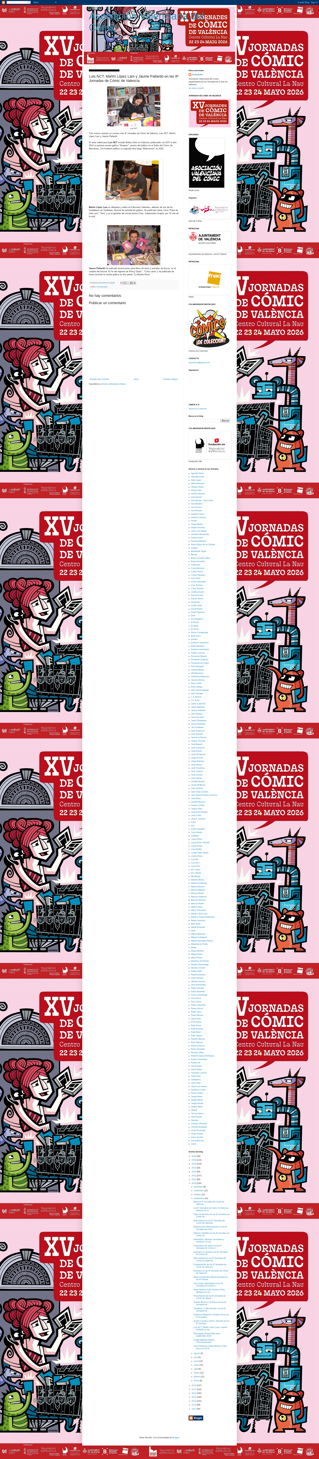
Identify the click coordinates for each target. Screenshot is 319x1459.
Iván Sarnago (197, 693)
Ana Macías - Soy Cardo (202, 500)
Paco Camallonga (199, 995)
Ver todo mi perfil (196, 88)
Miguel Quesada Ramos (202, 941)
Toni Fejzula (196, 1117)
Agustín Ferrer (197, 473)
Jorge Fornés (197, 758)
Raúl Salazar (197, 1042)
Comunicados (102, 287)
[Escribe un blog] (125, 283)
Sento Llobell (197, 1093)
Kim (193, 826)
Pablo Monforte (198, 991)
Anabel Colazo (198, 514)
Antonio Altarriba (198, 541)
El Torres (195, 629)
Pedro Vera (196, 1012)
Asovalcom (197, 74)
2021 (194, 1175)
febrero (197, 1376)
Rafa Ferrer (196, 1025)
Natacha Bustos (198, 974)
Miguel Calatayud (199, 937)
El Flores (195, 622)
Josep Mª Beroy (198, 785)
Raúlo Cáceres (198, 1046)
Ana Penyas (196, 510)
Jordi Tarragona (198, 754)
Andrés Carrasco (198, 517)
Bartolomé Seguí (198, 551)
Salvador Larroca (199, 1073)
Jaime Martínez (198, 707)
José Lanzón (197, 775)
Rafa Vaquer (196, 1035)
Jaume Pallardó (198, 710)
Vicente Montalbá (199, 1127)
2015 (194, 1397)
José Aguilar (196, 765)
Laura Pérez (196, 839)
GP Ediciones (197, 673)
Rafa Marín (196, 1032)
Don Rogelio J (197, 619)
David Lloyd (196, 605)
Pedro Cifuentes (198, 1005)
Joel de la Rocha (198, 737)
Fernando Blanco (199, 656)
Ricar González (198, 1049)
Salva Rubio (196, 1069)
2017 (194, 1389)
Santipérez (196, 1079)
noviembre (199, 1190)
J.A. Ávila (195, 700)
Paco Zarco (196, 1002)
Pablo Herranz (197, 988)
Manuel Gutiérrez (199, 897)
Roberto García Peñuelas (202, 1056)
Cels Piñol (195, 578)
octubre (197, 1194)
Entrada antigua (170, 379)
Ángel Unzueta (198, 527)
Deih (193, 615)
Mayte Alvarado (198, 927)
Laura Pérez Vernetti (200, 842)
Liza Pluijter (196, 849)
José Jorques (197, 771)
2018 (194, 1385)
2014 (194, 1401)
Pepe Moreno (197, 1015)
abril (196, 1369)
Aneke (194, 521)
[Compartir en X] (128, 283)
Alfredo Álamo (197, 487)
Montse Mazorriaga (200, 964)
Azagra (194, 548)
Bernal (194, 554)
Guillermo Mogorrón (200, 676)
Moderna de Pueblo (200, 961)
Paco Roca (196, 998)
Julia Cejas (196, 815)
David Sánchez (198, 612)
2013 (194, 1405)
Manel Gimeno (197, 886)
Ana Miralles (196, 504)
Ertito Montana (197, 646)
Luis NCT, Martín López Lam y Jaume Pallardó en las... (210, 1328)
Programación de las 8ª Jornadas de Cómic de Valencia (210, 1265)
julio (196, 1357)
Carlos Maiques (198, 575)
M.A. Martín (196, 873)
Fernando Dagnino (199, 659)
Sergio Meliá (197, 1107)
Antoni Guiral (197, 537)
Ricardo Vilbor (197, 1052)
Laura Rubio (196, 846)
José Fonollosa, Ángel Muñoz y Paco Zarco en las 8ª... (210, 1347)
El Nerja (194, 626)
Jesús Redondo (198, 724)
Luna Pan (195, 866)
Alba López (196, 480)
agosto (197, 1353)
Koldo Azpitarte (198, 829)
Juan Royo (196, 798)
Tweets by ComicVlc (198, 409)
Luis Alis (195, 859)
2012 (194, 1409)
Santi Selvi (196, 1076)
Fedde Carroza (198, 653)
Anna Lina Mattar (199, 531)
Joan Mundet (197, 734)
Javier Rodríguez (199, 720)
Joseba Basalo (198, 781)
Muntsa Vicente (198, 968)
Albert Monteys (198, 483)
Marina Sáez (197, 907)
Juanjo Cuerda (198, 805)
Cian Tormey (197, 585)
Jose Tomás (196, 778)
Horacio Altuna (197, 680)
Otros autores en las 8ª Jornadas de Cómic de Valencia (210, 1259)
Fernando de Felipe (200, 663)
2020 (194, 1179)
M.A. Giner (196, 870)
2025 (194, 1160)
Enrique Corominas (200, 642)
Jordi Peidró (196, 751)
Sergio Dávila (197, 1103)
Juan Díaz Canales (199, 792)
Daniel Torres (197, 598)
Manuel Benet (197, 893)
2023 (194, 1168)
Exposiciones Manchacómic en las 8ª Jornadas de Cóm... (210, 1228)
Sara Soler (196, 1083)
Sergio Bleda (197, 1100)
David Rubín (196, 609)
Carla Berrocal (197, 568)
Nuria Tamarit (197, 978)
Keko (193, 822)
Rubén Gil (195, 1063)
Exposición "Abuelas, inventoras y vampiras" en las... (209, 1240)
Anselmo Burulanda (200, 534)
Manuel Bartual (198, 890)
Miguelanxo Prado (199, 944)
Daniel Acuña (197, 595)
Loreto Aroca (197, 856)
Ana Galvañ (196, 497)
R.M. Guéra (196, 1022)
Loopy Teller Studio (200, 853)
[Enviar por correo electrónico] (122, 283)
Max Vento (196, 924)
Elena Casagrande (199, 632)
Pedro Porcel (197, 1008)
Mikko (193, 947)
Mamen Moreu (197, 880)
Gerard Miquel (197, 670)
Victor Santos (197, 1134)
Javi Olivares (197, 714)
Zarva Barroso (197, 1140)
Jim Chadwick (197, 727)
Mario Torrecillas (198, 910)
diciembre (198, 1187)
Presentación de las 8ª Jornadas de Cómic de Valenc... (210, 1297)
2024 (194, 1164)
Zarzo (193, 1144)
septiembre (199, 1198)
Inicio (136, 379)
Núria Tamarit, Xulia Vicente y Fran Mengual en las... (209, 1290)
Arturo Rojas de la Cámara (203, 544)
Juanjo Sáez (196, 809)
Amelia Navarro (198, 493)
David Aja (195, 602)
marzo (197, 1373)
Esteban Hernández (200, 649)
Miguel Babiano (198, 934)
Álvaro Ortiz (196, 490)
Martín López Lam (199, 914)
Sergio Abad (196, 1096)
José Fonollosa (198, 768)
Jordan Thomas (198, 741)
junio (196, 1361)
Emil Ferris (196, 636)
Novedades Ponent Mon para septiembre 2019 (207, 1334)
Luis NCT (195, 863)
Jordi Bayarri (197, 744)
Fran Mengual (197, 666)
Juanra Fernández (199, 812)
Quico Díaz (196, 1019)
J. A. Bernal (196, 697)
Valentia (194, 1120)
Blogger (175, 1437)
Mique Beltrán (197, 951)
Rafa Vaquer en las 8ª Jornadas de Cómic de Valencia (209, 1221)
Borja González (198, 561)
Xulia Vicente (197, 1137)
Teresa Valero (197, 1113)
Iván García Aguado (200, 690)
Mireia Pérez (197, 958)
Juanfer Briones (198, 802)
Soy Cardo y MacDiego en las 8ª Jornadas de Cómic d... (208, 1284)
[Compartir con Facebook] (131, 283)
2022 (194, 1171)
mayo (196, 1365)
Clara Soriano (197, 588)
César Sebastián (198, 582)
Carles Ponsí (197, 571)
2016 (194, 1393)
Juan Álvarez (197, 788)
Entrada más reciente (99, 379)
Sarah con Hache (199, 1086)
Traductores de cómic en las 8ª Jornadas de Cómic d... (207, 1247)
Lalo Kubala (196, 832)
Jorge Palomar (197, 761)
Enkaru (194, 639)
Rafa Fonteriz (197, 1029)
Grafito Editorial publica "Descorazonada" (204, 1341)
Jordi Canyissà (198, 748)
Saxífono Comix (198, 1090)
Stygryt (194, 1110)
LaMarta (195, 836)
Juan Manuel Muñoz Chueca (204, 795)
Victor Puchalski (198, 1130)
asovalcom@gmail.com (199, 362)
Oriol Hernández (198, 985)
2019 (194, 1183)
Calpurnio (195, 565)
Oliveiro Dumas (198, 981)
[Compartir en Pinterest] (134, 283)
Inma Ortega (196, 687)
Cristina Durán (197, 592)
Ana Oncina (196, 507)
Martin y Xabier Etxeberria (202, 917)
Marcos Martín (197, 903)
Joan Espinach (198, 731)
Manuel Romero (198, 900)
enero (197, 1380)
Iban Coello (196, 683)
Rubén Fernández (199, 1059)
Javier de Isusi (197, 717)
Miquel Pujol (196, 954)
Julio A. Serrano (198, 819)
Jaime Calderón (198, 704)
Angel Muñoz (197, 524)
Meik (193, 930)
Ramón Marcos (198, 1039)
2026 (194, 1156)
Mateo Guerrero (198, 920)
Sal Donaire (196, 1066)
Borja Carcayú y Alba (200, 558)
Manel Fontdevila (199, 883)
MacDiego (195, 876)
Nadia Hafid (196, 971)
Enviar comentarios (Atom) (114, 384)
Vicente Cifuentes (199, 1123)
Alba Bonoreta (197, 477)
